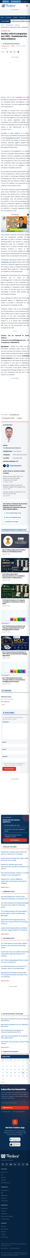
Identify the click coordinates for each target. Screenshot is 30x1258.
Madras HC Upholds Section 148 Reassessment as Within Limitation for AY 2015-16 (15, 867)
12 (11, 1069)
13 (15, 1069)
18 (7, 1072)
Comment (5, 722)
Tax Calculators (5, 1219)
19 (11, 1072)
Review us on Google (12, 521)
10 (3, 1069)
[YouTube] (10, 1164)
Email (4, 749)
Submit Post (16, 1)
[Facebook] (2, 1164)
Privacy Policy (4, 1248)
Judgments (4, 1213)
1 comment (4, 48)
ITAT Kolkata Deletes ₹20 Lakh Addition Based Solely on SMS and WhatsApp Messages (14, 913)
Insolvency (4, 1198)
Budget (16, 17)
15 (23, 1069)
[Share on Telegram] (18, 51)
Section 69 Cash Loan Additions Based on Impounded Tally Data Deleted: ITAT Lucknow (15, 954)
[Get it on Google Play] (15, 1139)
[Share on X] (7, 51)
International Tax (5, 1183)
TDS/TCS (3, 1180)
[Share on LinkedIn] (10, 51)
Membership (4, 1237)
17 (3, 1072)
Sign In (25, 1)
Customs (3, 1177)
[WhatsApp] (23, 1164)
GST (2, 1175)
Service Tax (23, 17)
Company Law (9, 25)
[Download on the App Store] (15, 1144)
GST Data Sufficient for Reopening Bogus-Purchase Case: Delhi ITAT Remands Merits (15, 905)
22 (23, 1072)
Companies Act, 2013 (12, 138)
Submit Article (4, 1229)
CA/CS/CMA (4, 1201)
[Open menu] (27, 5)
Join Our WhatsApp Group (13, 513)
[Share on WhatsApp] (14, 51)
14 (19, 1069)
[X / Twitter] (6, 1164)
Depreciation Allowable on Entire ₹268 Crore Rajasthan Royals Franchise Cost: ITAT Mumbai (14, 975)
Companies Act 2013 (8, 418)
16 (27, 1069)
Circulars (3, 1211)
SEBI (2, 1193)
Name (4, 742)
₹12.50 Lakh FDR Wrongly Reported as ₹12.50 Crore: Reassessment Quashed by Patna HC (14, 922)
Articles (17, 25)
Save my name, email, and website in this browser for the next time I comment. (14, 764)
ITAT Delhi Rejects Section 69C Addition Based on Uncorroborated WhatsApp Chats (14, 946)
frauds (20, 418)
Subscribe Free (7, 1107)
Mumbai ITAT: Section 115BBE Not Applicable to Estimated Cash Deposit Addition (14, 881)
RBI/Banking (4, 1195)
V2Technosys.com (5, 1245)
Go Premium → (15, 840)
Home (2, 17)
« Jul (2, 1082)
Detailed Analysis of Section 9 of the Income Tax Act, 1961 (14, 493)
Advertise (3, 1232)
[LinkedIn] (7, 465)
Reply (3, 704)
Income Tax (8, 17)
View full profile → (16, 466)
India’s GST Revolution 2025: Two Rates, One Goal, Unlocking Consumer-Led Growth (13, 478)
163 (17, 461)
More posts (5, 887)
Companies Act (14, 414)
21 (19, 1072)
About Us (3, 1226)
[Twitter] (4, 465)
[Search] (28, 17)
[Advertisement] (15, 78)
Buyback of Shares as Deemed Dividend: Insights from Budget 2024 (14, 486)
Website (5, 756)
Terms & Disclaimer (14, 1248)
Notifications (4, 1208)
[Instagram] (19, 1164)
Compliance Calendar (7, 1216)
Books (6, 1)
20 (15, 1072)
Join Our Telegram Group (13, 517)
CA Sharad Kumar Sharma (11, 44)
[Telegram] (27, 1164)
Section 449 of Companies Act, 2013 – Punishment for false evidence (14, 36)
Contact (3, 1234)
